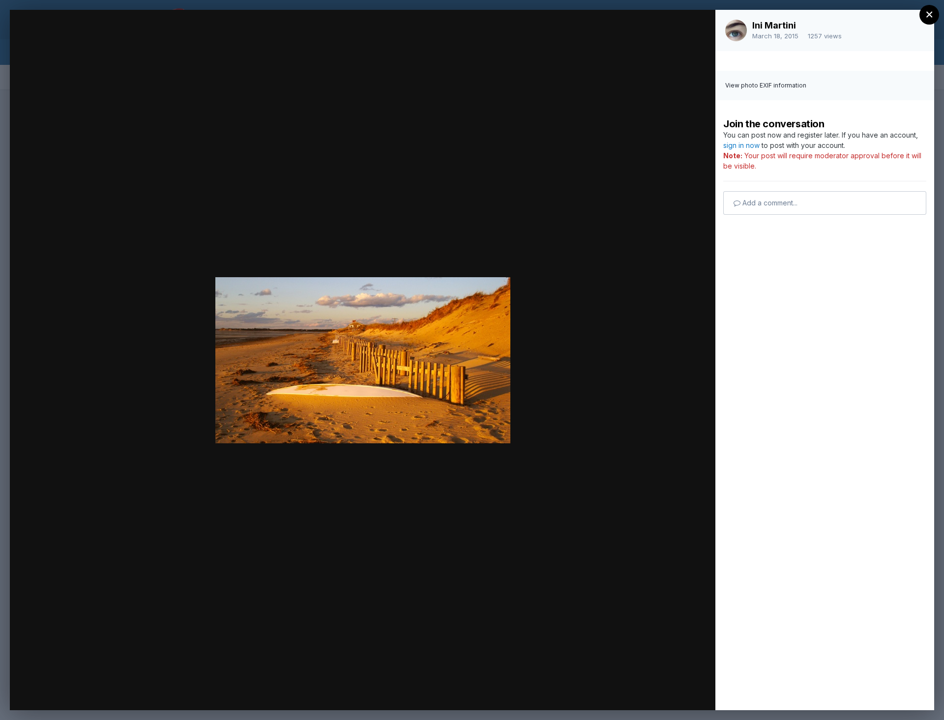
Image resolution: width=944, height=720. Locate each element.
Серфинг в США (101, 36)
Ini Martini (774, 25)
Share (682, 692)
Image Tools (615, 692)
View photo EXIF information (765, 85)
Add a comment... (768, 203)
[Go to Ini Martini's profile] (736, 30)
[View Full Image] (698, 28)
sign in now (741, 145)
